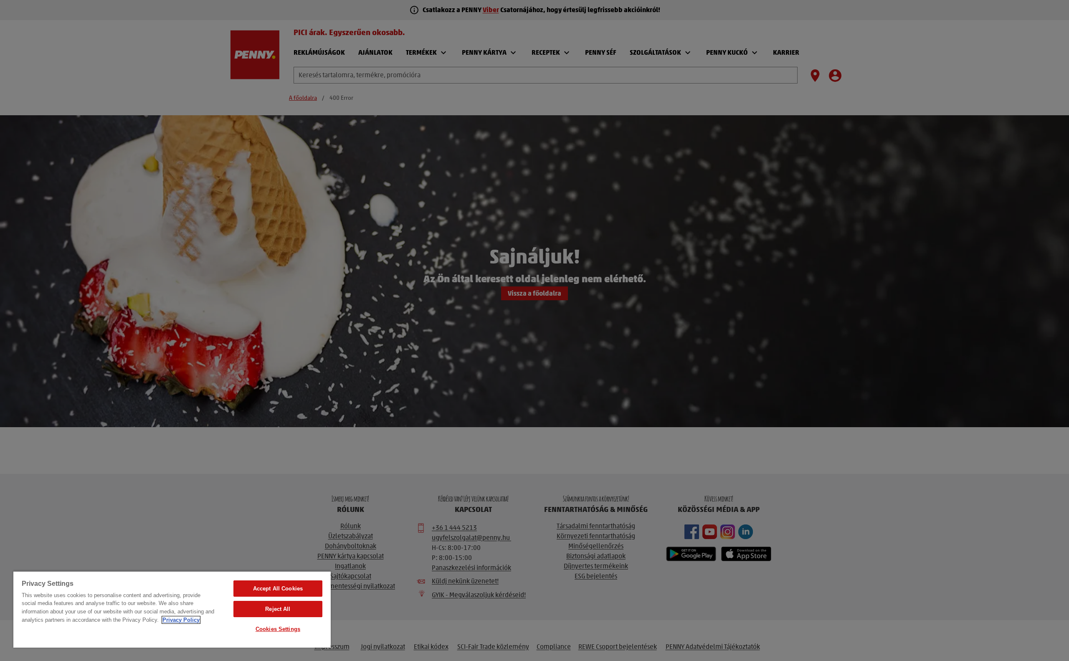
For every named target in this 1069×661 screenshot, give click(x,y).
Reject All (277, 609)
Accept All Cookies (278, 588)
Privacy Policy (181, 620)
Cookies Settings (278, 629)
